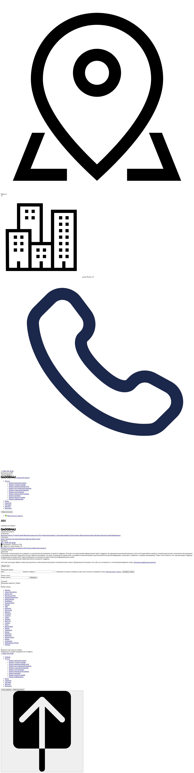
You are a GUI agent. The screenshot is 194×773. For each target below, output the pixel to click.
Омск (7, 624)
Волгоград (8, 610)
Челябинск (8, 601)
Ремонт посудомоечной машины (20, 488)
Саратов (8, 615)
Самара (7, 623)
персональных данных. (114, 572)
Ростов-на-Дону (10, 595)
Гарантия (8, 503)
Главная (7, 657)
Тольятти (8, 614)
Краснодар (8, 594)
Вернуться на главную (15, 516)
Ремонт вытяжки (15, 495)
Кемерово (8, 635)
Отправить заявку (128, 572)
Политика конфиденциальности (145, 562)
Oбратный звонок (7, 512)
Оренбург (8, 634)
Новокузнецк (9, 637)
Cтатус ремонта (6, 475)
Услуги (7, 481)
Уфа (6, 606)
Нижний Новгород (11, 597)
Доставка (8, 505)
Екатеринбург (9, 603)
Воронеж (8, 608)
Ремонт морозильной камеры (19, 494)
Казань (7, 605)
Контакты (8, 508)
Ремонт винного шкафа (17, 497)
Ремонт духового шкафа (17, 485)
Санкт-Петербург (11, 592)
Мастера (8, 506)
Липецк (7, 644)
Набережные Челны (12, 643)
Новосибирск (9, 599)
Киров (7, 632)
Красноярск (9, 626)
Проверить (33, 577)
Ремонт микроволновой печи (19, 486)
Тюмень (7, 619)
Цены (7, 501)
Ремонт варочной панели (17, 483)
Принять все (5, 566)
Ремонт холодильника (16, 492)
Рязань (7, 639)
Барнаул (7, 612)
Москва (7, 590)
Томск (7, 617)
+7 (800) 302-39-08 (7, 471)
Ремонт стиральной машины (19, 490)
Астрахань (8, 641)
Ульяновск (8, 630)
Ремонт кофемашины (16, 499)
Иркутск (8, 621)
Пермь (7, 628)
